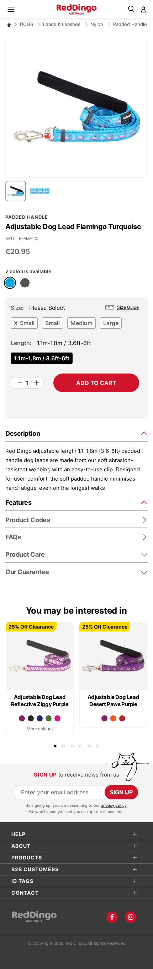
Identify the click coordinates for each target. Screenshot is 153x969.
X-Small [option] (24, 323)
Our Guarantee (27, 572)
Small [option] (52, 323)
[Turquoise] (10, 283)
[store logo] (77, 9)
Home (8, 24)
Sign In (143, 9)
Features (18, 502)
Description (22, 433)
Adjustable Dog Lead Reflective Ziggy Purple (40, 701)
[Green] (49, 718)
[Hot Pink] (57, 718)
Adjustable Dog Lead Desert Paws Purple (113, 701)
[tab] (76, 433)
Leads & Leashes (62, 24)
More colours (40, 728)
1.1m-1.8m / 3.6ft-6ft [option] (41, 358)
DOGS (27, 24)
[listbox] (75, 325)
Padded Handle (130, 24)
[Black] (31, 718)
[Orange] (113, 718)
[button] (17, 191)
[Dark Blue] (40, 718)
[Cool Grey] (25, 282)
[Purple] (22, 718)
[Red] (122, 718)
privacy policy (114, 805)
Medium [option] (81, 323)
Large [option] (110, 323)
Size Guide (128, 307)
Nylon (97, 24)
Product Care (25, 554)
